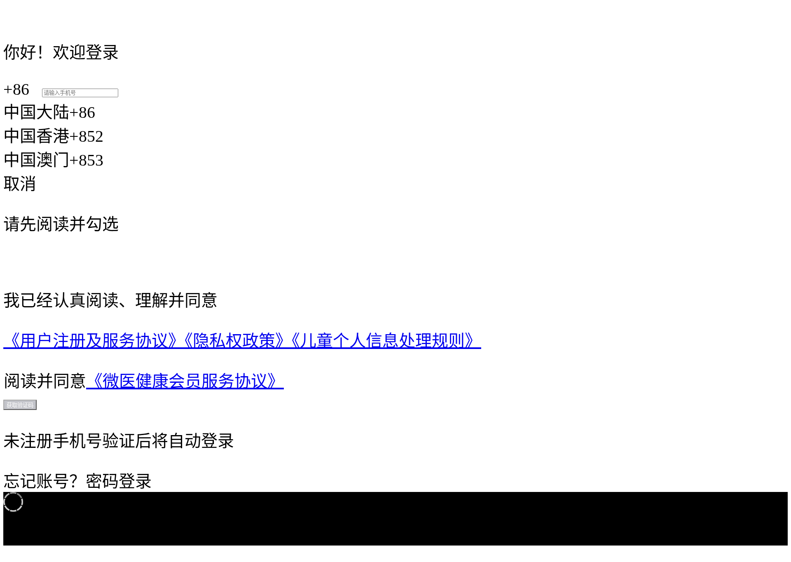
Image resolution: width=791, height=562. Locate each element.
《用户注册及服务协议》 (94, 341)
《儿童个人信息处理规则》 (386, 341)
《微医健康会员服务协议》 (185, 381)
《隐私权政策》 (238, 341)
